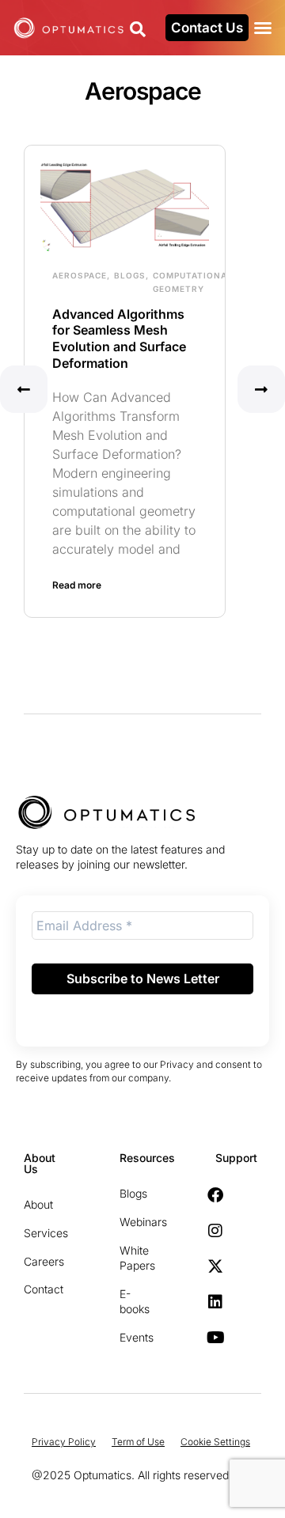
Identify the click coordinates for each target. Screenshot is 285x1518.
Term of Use (138, 1442)
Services (32, 1233)
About (32, 1204)
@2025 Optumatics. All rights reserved (130, 1475)
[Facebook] (215, 1195)
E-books (127, 1301)
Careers (32, 1261)
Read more (76, 585)
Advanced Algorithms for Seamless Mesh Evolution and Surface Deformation (119, 338)
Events (127, 1337)
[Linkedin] (215, 1302)
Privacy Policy (64, 1442)
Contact (32, 1289)
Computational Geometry (193, 282)
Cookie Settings (215, 1442)
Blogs (130, 275)
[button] (263, 27)
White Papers (127, 1258)
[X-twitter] (215, 1266)
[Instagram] (215, 1231)
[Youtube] (215, 1337)
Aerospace (79, 275)
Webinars (127, 1221)
